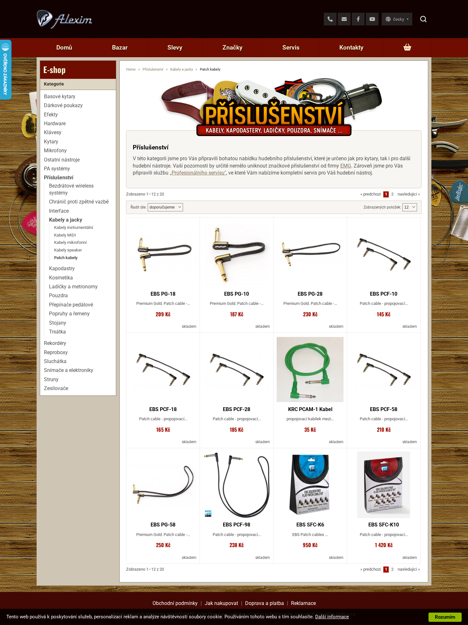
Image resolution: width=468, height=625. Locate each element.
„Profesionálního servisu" (198, 173)
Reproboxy (56, 352)
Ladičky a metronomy (73, 287)
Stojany (57, 322)
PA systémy (57, 169)
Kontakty (351, 47)
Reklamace (303, 603)
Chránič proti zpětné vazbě (79, 202)
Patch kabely (66, 257)
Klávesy (52, 132)
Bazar (120, 47)
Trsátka (57, 332)
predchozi (370, 194)
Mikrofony (55, 151)
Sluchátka (55, 361)
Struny (51, 379)
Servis (291, 47)
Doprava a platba (264, 603)
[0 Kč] (407, 47)
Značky (233, 47)
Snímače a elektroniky (68, 370)
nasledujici (409, 194)
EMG (345, 166)
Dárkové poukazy (63, 105)
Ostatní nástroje (62, 159)
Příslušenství (153, 69)
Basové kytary (59, 96)
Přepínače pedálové (71, 305)
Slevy (174, 47)
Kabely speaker (68, 250)
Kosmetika (61, 277)
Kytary (51, 142)
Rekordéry (55, 343)
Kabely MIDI (65, 234)
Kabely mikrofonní (70, 242)
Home (131, 69)
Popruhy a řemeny (69, 314)
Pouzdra (58, 295)
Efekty (51, 114)
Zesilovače (56, 388)
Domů (64, 47)
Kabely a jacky (181, 69)
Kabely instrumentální (73, 227)
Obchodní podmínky (175, 603)
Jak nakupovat (221, 603)
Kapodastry (62, 268)
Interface (59, 211)
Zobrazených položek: (382, 207)
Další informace (332, 617)
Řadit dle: (138, 207)
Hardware (55, 123)
